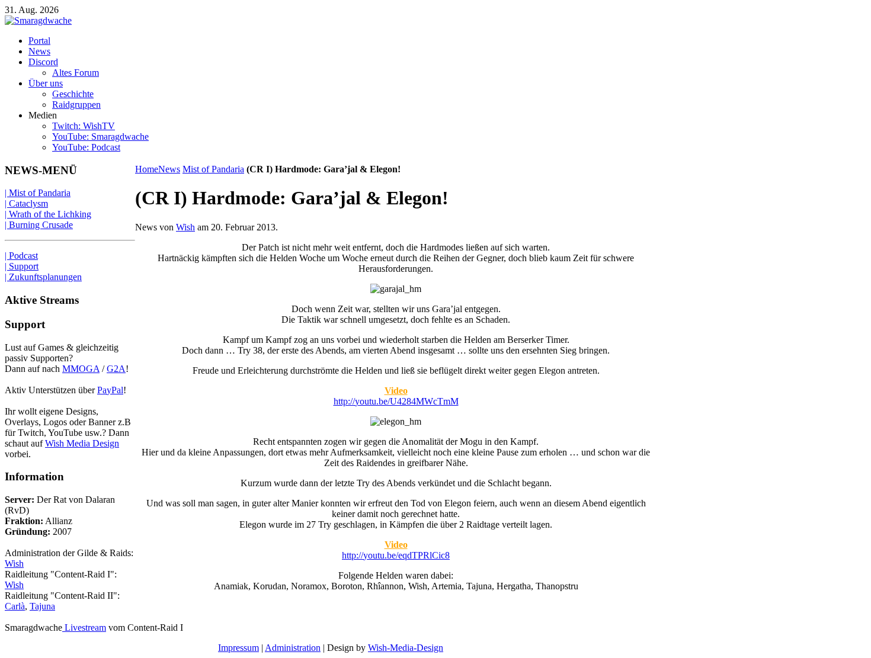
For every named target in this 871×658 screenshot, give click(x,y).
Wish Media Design (82, 443)
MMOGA (81, 369)
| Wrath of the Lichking (48, 214)
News (169, 169)
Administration (293, 648)
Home (146, 169)
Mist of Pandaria (213, 169)
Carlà (15, 606)
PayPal (110, 390)
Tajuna (42, 606)
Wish (185, 227)
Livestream (84, 627)
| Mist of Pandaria (38, 193)
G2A (116, 369)
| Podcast (21, 256)
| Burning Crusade (39, 225)
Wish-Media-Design (405, 648)
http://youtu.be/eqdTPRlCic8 (396, 555)
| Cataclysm (26, 203)
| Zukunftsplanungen (43, 277)
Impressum (238, 648)
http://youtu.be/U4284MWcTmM (396, 401)
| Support (22, 266)
